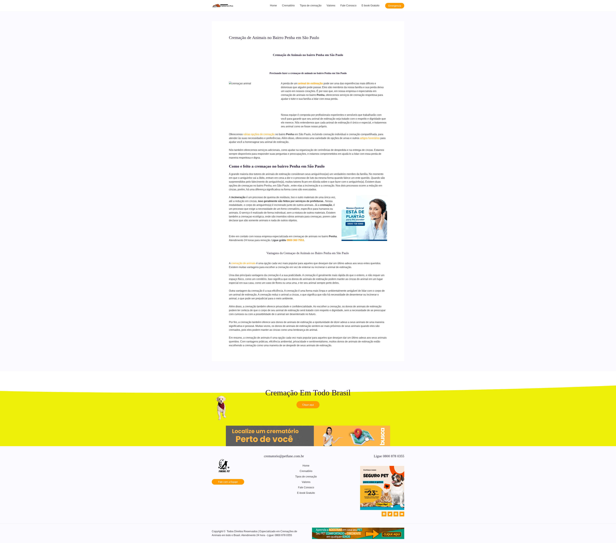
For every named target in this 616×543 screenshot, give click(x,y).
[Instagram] (396, 514)
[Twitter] (390, 514)
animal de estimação (310, 83)
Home (273, 5)
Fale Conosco (348, 5)
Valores (331, 5)
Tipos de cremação (310, 5)
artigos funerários (370, 138)
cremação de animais (243, 263)
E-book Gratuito (370, 5)
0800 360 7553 (295, 240)
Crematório (288, 5)
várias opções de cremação (259, 134)
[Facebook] (384, 514)
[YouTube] (401, 514)
